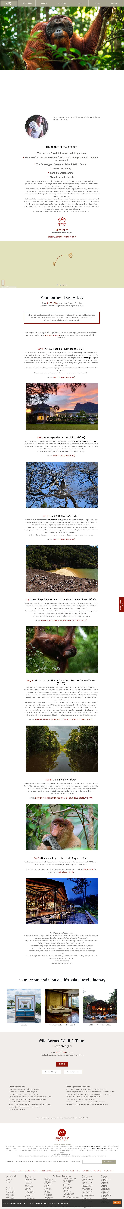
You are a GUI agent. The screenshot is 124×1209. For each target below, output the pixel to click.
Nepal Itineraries (86, 1192)
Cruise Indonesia (10, 1191)
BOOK (62, 1064)
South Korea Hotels (30, 1192)
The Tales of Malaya (52, 335)
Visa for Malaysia (51, 1071)
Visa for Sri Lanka (105, 1197)
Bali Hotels (46, 1191)
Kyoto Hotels (47, 1198)
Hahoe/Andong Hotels (68, 1194)
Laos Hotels (28, 1185)
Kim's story (9, 1179)
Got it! (116, 1202)
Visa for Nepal (104, 1192)
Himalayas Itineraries (87, 1182)
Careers (87, 1171)
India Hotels (28, 1180)
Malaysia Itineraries (87, 1189)
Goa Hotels (47, 1185)
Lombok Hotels (48, 1194)
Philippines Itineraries (87, 1194)
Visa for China (104, 1180)
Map (7, 1183)
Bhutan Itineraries (86, 1178)
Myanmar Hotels (29, 1188)
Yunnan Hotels (47, 1182)
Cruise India (9, 1189)
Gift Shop (8, 1182)
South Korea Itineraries (88, 1195)
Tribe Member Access (50, 1171)
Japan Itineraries (86, 1186)
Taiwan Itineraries (86, 1198)
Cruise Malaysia (10, 1195)
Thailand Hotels (29, 1197)
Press (13, 1171)
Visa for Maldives (105, 1189)
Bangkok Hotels (67, 1186)
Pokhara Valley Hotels (68, 1193)
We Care (98, 1171)
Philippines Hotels (29, 1191)
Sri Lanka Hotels (29, 1194)
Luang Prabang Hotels (68, 1180)
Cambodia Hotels (29, 1178)
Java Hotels (47, 1192)
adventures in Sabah (66, 872)
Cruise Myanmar (10, 1198)
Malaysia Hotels (29, 1186)
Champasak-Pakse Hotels (69, 1178)
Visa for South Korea (106, 1195)
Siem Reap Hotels (48, 1179)
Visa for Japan (104, 1185)
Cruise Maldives (10, 1197)
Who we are (9, 1178)
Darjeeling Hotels (48, 1184)
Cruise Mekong (10, 1194)
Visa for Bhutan (105, 1178)
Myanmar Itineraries (87, 1191)
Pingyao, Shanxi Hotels (50, 1181)
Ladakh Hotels (47, 1188)
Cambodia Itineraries (87, 1179)
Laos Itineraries (86, 1188)
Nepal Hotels (28, 1189)
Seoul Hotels (66, 1196)
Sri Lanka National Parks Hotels (71, 1197)
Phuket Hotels (66, 1190)
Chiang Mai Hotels (67, 1187)
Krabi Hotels (66, 1188)
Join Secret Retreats (28, 1171)
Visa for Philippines (106, 1194)
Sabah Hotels (66, 1184)
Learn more (64, 1203)
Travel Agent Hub (71, 1171)
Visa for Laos (104, 1186)
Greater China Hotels (30, 1179)
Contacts (108, 1171)
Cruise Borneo (9, 1192)
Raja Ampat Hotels (48, 1197)
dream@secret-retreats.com (62, 237)
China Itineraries (86, 1180)
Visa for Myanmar (105, 1191)
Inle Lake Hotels (67, 1191)
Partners (8, 1180)
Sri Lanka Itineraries (87, 1197)
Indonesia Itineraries (87, 1185)
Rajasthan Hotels (48, 1189)
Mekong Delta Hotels (68, 1199)
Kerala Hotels (47, 1187)
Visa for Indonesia (105, 1183)
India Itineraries (86, 1183)
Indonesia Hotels (29, 1182)
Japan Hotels (28, 1183)
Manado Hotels (48, 1195)
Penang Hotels (66, 1183)
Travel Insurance (73, 1071)
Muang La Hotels (67, 1181)
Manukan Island (88, 869)
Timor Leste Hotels (29, 1198)
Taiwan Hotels (28, 1195)
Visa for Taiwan (105, 1198)
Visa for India (104, 1182)
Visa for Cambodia (105, 1179)
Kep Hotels (46, 1178)
